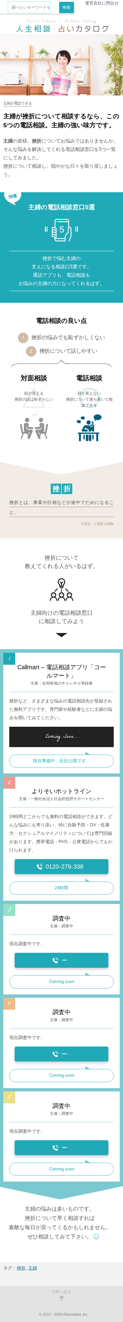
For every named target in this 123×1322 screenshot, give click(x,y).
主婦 (32, 1267)
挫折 (21, 1267)
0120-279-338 (64, 866)
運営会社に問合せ (102, 3)
